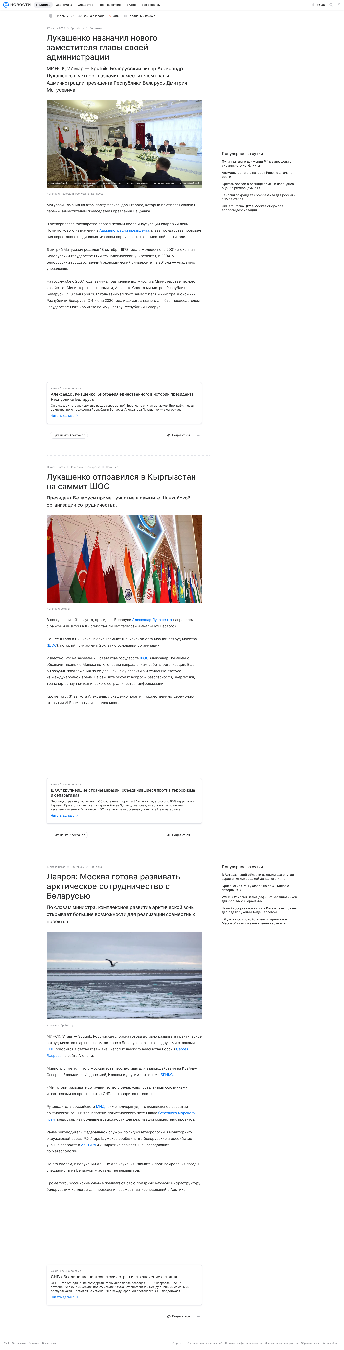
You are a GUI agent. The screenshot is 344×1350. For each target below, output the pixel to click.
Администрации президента (124, 230)
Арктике (88, 1145)
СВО (116, 16)
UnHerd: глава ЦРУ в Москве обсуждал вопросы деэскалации (252, 208)
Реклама (34, 1343)
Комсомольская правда (85, 467)
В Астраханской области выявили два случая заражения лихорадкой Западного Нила (258, 877)
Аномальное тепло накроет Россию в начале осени (257, 175)
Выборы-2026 (63, 16)
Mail (6, 1343)
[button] (124, 144)
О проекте (178, 1343)
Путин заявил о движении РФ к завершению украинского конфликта (256, 163)
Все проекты (49, 1343)
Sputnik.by (77, 28)
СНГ (50, 1049)
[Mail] (6, 5)
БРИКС (167, 1075)
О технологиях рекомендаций (204, 1343)
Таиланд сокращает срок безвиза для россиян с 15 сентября (258, 197)
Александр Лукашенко (152, 620)
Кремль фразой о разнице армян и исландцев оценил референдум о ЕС (258, 186)
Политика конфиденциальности (243, 1343)
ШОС (52, 645)
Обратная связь (310, 1343)
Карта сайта (330, 1343)
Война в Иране (94, 16)
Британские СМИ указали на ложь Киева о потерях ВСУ (255, 888)
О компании (19, 1343)
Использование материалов (281, 1343)
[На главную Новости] (20, 5)
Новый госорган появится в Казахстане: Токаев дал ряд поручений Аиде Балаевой (259, 910)
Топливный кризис (141, 16)
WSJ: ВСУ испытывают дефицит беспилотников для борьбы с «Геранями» (259, 899)
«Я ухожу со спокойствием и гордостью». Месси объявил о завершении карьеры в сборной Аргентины (255, 921)
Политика (95, 28)
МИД (100, 1106)
